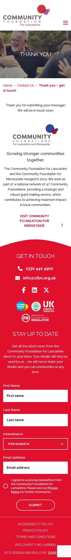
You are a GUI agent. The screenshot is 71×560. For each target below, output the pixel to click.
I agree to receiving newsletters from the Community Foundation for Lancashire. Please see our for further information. (36, 486)
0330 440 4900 (39, 268)
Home (7, 85)
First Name (11, 386)
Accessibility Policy (35, 524)
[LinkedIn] (34, 290)
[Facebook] (24, 290)
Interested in (13, 434)
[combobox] (35, 444)
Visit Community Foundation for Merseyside (34, 221)
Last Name (11, 410)
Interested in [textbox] (18, 444)
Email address (14, 457)
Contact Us (25, 85)
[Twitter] (46, 290)
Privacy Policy (35, 530)
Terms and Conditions (35, 537)
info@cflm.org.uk (39, 278)
